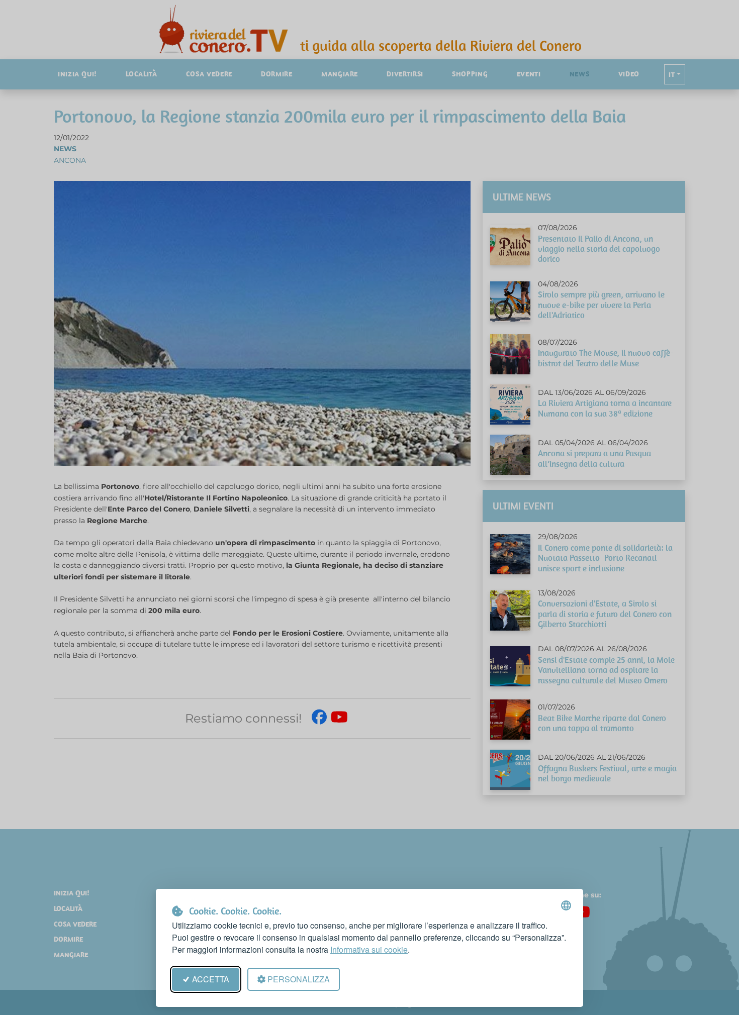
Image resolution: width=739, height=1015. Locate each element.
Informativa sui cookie (369, 949)
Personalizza (298, 979)
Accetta (210, 979)
